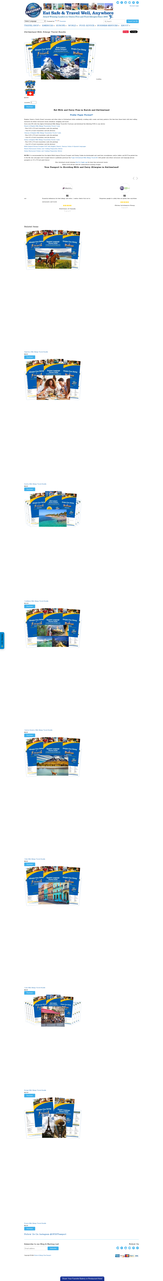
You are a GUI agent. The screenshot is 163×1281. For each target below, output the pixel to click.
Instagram (129, 2)
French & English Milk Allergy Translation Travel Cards (42, 126)
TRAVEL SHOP (31, 25)
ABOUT (125, 25)
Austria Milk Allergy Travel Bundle (35, 484)
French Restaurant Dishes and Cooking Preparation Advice (43, 149)
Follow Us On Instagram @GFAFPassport (45, 1234)
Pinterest (133, 2)
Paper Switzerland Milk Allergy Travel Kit (84, 158)
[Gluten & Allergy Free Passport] (73, 19)
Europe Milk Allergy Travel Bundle (35, 1090)
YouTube (125, 2)
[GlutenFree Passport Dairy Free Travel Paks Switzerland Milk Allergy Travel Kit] (30, 95)
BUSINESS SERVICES (107, 25)
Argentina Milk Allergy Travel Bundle (36, 352)
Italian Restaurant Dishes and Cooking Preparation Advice (43, 151)
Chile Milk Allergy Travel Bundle (34, 859)
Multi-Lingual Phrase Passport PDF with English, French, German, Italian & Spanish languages (55, 146)
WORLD (72, 25)
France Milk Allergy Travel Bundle (35, 1223)
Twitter (117, 2)
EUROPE (60, 25)
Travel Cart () (133, 21)
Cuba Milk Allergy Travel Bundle (34, 988)
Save (126, 32)
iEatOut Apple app (81, 162)
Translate (63, 21)
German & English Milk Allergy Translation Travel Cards (42, 133)
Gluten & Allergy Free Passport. (43, 1255)
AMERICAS (47, 25)
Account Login (134, 6)
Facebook (121, 2)
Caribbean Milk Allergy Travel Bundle (36, 601)
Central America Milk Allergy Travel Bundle (38, 730)
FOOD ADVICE (86, 25)
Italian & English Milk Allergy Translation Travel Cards (42, 140)
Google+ (137, 2)
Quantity (27, 102)
